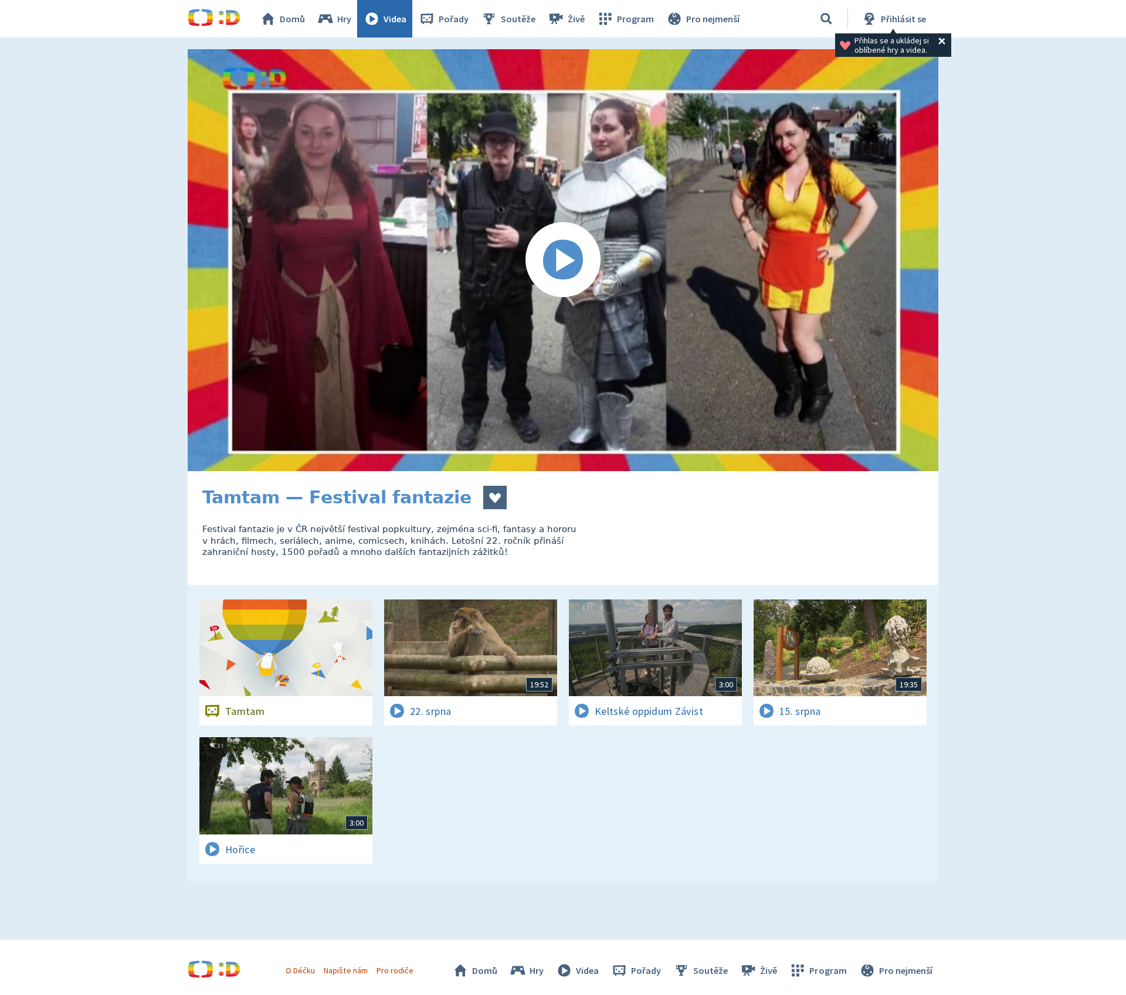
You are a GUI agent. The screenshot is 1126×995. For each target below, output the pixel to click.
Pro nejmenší (713, 19)
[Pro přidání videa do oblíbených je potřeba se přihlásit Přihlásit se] (495, 497)
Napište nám (345, 970)
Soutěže (518, 19)
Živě (576, 19)
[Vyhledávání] (826, 19)
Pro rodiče (395, 970)
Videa (395, 19)
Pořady (454, 19)
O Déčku (300, 970)
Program (635, 19)
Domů (292, 19)
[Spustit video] (563, 260)
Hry (344, 19)
